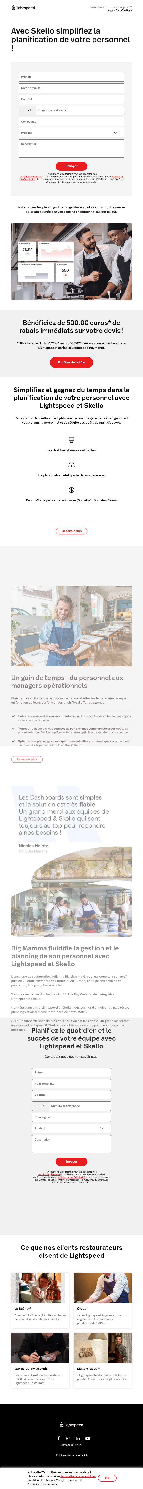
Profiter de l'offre (71, 362)
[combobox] (27, 110)
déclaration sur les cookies (78, 1476)
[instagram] (67, 1437)
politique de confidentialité (71, 1177)
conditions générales (31, 176)
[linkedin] (77, 1437)
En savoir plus (71, 531)
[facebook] (58, 1437)
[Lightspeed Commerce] (26, 8)
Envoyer (72, 166)
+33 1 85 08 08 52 (120, 10)
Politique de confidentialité (71, 1455)
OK (107, 1478)
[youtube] (87, 1437)
